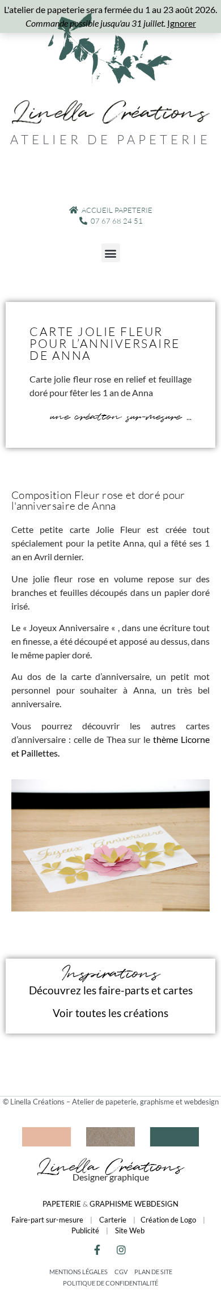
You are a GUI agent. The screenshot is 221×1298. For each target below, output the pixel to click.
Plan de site (153, 1271)
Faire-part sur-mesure (47, 1219)
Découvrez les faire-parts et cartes (111, 990)
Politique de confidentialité (110, 1283)
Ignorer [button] (181, 23)
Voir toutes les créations (110, 1012)
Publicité (85, 1230)
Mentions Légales (78, 1271)
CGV (121, 1271)
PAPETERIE (61, 1203)
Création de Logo (168, 1219)
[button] (110, 252)
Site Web (129, 1230)
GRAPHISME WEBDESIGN (134, 1203)
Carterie (112, 1219)
